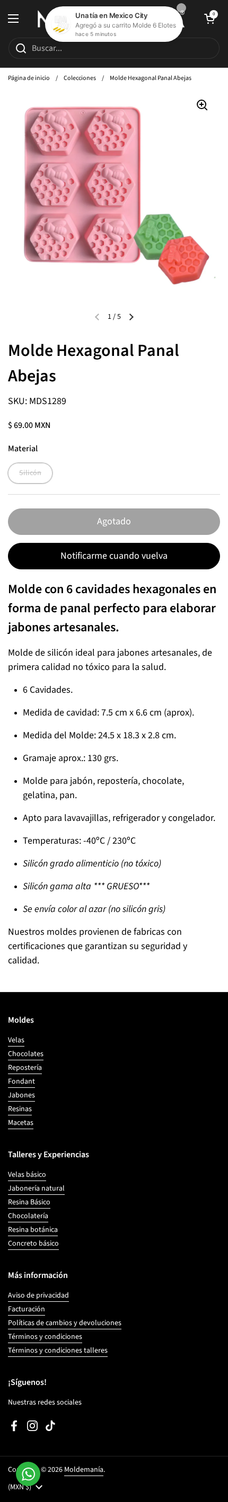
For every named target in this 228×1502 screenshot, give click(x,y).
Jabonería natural (36, 1188)
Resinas (20, 1109)
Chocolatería (28, 1216)
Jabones (21, 1095)
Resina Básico (29, 1202)
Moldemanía (83, 1469)
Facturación (26, 1309)
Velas (16, 1040)
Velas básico (27, 1174)
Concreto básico (33, 1243)
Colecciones (80, 78)
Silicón (30, 473)
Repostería (25, 1067)
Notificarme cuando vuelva (114, 555)
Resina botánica (33, 1229)
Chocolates (25, 1054)
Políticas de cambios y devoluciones (64, 1323)
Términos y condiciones (45, 1336)
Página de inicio (29, 78)
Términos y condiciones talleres (58, 1350)
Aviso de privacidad (38, 1295)
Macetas (20, 1122)
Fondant (21, 1081)
